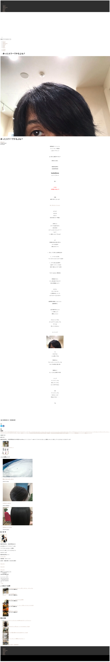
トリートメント (4, 433)
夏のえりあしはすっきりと (8, 479)
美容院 (56, 433)
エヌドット (24, 431)
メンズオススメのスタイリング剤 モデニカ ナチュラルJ (21, 588)
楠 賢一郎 (2, 142)
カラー (65, 431)
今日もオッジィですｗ (7, 527)
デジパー (102, 431)
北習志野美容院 (43, 433)
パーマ (9, 433)
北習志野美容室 (36, 433)
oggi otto (14, 431)
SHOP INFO (5, 7)
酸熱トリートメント (70, 433)
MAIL (4, 9)
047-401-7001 (3, 556)
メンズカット (15, 433)
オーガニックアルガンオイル (33, 431)
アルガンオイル (19, 431)
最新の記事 (13, 420)
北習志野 (31, 433)
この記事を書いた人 (5, 420)
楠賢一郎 (50, 433)
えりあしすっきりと (7, 503)
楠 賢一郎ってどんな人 (55, 205)
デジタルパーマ (97, 431)
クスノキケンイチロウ (71, 431)
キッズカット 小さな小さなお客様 (16, 599)
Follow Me (2, 563)
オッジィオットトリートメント (51, 431)
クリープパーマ (79, 431)
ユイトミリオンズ (26, 433)
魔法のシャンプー (88, 433)
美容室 (53, 433)
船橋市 (58, 433)
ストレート (91, 431)
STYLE (4, 8)
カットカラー (61, 431)
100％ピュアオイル (4, 431)
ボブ (11, 433)
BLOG (4, 11)
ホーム (4, 5)
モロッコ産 (20, 433)
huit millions (10, 431)
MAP (4, 10)
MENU (4, 6)
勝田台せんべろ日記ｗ (13, 611)
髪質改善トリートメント (80, 433)
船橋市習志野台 (63, 433)
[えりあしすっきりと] (18, 500)
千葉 (47, 433)
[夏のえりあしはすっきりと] (18, 476)
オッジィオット (42, 431)
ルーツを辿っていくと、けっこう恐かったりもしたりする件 (21, 605)
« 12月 (2, 583)
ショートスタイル (85, 431)
